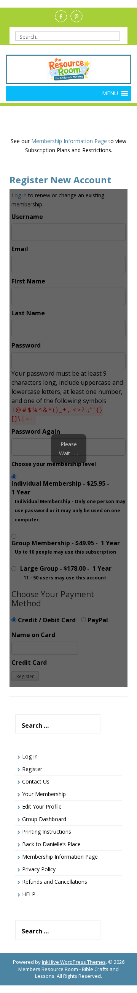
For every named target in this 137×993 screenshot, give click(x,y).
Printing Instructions (46, 831)
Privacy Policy (39, 869)
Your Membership (44, 794)
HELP (28, 894)
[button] (110, 93)
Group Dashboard (44, 819)
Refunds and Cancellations (54, 881)
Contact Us (35, 781)
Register (32, 769)
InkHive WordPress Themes (74, 961)
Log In (30, 756)
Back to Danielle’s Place (51, 844)
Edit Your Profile (42, 806)
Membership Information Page (69, 141)
